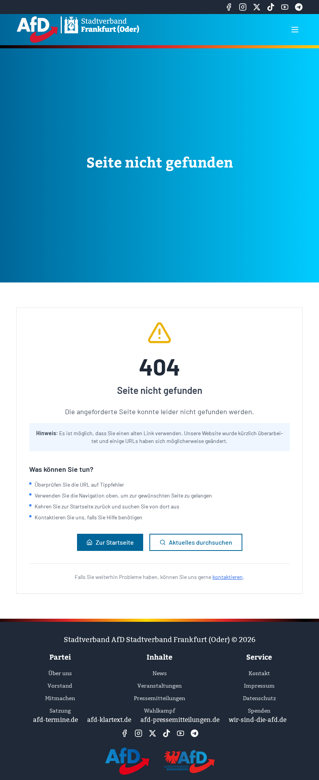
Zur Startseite (115, 542)
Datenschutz (259, 698)
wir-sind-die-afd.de (257, 720)
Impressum (259, 685)
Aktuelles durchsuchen (200, 542)
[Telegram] (299, 7)
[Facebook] (229, 7)
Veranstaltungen (159, 685)
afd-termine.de (55, 720)
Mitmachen (60, 698)
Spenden (259, 710)
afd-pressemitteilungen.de (179, 720)
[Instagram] (243, 7)
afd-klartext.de (109, 720)
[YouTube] (285, 7)
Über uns (60, 673)
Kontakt (259, 673)
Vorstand (59, 685)
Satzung (60, 710)
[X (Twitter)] (257, 7)
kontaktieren (227, 577)
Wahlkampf (159, 710)
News (159, 673)
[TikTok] (271, 7)
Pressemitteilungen (159, 698)
